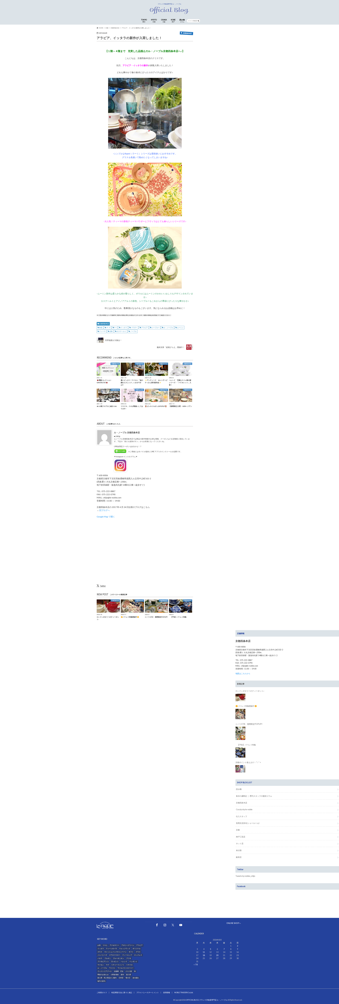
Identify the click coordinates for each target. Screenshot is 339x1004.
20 (217, 955)
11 (204, 952)
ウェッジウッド (124, 948)
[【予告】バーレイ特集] (240, 753)
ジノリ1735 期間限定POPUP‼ (248, 724)
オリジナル (136, 948)
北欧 (111, 331)
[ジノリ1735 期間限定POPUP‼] (240, 733)
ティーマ (102, 331)
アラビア (144, 327)
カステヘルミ (121, 331)
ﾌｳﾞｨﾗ (108, 327)
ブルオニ (107, 958)
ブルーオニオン (118, 958)
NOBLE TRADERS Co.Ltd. (183, 992)
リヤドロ (129, 965)
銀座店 (239, 857)
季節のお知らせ (103, 975)
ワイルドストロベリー (125, 968)
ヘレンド (124, 961)
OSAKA (164, 21)
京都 (238, 830)
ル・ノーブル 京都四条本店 (127, 432)
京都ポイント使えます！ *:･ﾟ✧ (248, 762)
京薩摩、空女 (118, 971)
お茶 (99, 945)
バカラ (99, 958)
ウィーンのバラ (111, 948)
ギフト (131, 952)
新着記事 (240, 684)
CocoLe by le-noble (244, 809)
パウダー (134, 327)
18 (204, 955)
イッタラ (124, 327)
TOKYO (144, 21)
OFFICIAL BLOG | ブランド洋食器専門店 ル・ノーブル (206, 1000)
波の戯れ (136, 978)
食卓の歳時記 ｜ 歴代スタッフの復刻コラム (254, 796)
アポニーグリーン (127, 945)
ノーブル (133, 331)
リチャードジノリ (117, 965)
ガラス (99, 952)
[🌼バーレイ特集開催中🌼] (240, 714)
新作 (122, 975)
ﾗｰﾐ (115, 327)
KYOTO (154, 21)
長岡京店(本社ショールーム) (247, 823)
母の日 (128, 978)
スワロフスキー (114, 955)
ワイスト (112, 968)
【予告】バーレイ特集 (245, 745)
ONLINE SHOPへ (233, 923)
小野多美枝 (115, 975)
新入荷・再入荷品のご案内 (107, 978)
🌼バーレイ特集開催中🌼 (246, 706)
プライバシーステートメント (147, 992)
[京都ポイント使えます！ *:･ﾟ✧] (240, 768)
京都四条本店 (104, 324)
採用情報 (166, 992)
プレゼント (115, 961)
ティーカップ (127, 955)
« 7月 (196, 964)
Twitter (103, 586)
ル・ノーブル (168, 327)
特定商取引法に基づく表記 (121, 992)
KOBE (173, 21)
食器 (100, 327)
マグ (107, 965)
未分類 (239, 850)
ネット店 (239, 843)
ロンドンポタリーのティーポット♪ (249, 691)
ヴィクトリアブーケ (104, 971)
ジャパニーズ (102, 955)
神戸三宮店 (240, 837)
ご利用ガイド (102, 992)
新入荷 (128, 975)
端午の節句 (101, 981)
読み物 (182, 21)
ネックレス (138, 955)
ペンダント (133, 961)
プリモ (128, 958)
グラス (138, 952)
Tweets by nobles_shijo (245, 876)
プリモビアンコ (103, 961)
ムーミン (180, 327)
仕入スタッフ (241, 816)
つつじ (105, 945)
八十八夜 (129, 971)
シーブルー (156, 327)
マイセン (100, 965)
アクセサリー (114, 945)
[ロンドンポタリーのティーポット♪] (240, 697)
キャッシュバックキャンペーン (115, 952)
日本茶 (121, 978)
